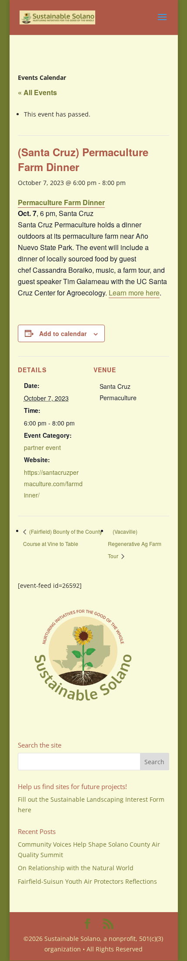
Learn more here (134, 293)
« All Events (37, 92)
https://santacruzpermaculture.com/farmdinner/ (53, 483)
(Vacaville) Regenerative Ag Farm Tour (134, 543)
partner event (42, 447)
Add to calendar (63, 333)
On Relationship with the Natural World (76, 868)
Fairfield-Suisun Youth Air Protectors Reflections (87, 881)
